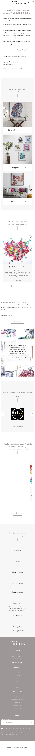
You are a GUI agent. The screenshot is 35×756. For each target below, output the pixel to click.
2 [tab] (14, 286)
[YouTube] (21, 663)
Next (32, 414)
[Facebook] (13, 663)
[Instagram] (16, 663)
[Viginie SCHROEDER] (18, 2)
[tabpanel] (17, 258)
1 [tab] (11, 286)
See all (17, 516)
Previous (2, 414)
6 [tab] (24, 286)
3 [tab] (16, 286)
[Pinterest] (18, 663)
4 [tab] (19, 286)
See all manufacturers (17, 426)
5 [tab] (21, 286)
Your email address (6, 719)
